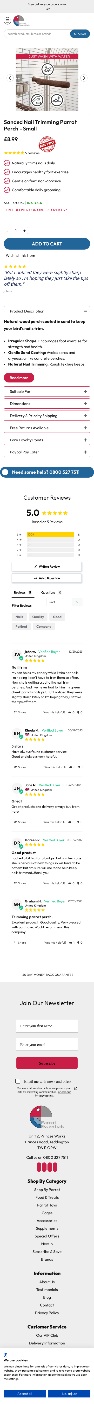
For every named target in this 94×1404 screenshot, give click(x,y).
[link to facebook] (38, 1167)
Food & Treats (47, 1197)
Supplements (47, 1228)
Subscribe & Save (47, 1251)
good (57, 617)
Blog (47, 1297)
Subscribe (47, 1063)
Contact (47, 1305)
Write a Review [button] (49, 566)
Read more (19, 377)
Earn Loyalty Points (26, 439)
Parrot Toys (47, 1205)
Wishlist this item (20, 255)
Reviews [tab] (20, 592)
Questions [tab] (48, 592)
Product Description (27, 311)
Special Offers (47, 1236)
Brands (47, 1259)
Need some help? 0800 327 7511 (46, 472)
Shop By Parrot (47, 1189)
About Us (47, 1281)
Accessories (47, 1220)
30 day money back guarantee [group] (48, 975)
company (43, 626)
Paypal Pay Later (24, 452)
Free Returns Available (29, 427)
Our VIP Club (47, 1335)
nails (19, 617)
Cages (47, 1212)
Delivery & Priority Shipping (33, 415)
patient (21, 626)
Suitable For (20, 391)
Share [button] (21, 712)
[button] (83, 78)
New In (47, 1243)
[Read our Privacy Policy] (76, 1088)
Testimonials (47, 1289)
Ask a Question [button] (49, 578)
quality (38, 617)
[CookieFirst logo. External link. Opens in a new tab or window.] (5, 1355)
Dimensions (20, 403)
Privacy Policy (47, 1312)
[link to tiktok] (49, 1167)
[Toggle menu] (7, 20)
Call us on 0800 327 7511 (47, 1157)
